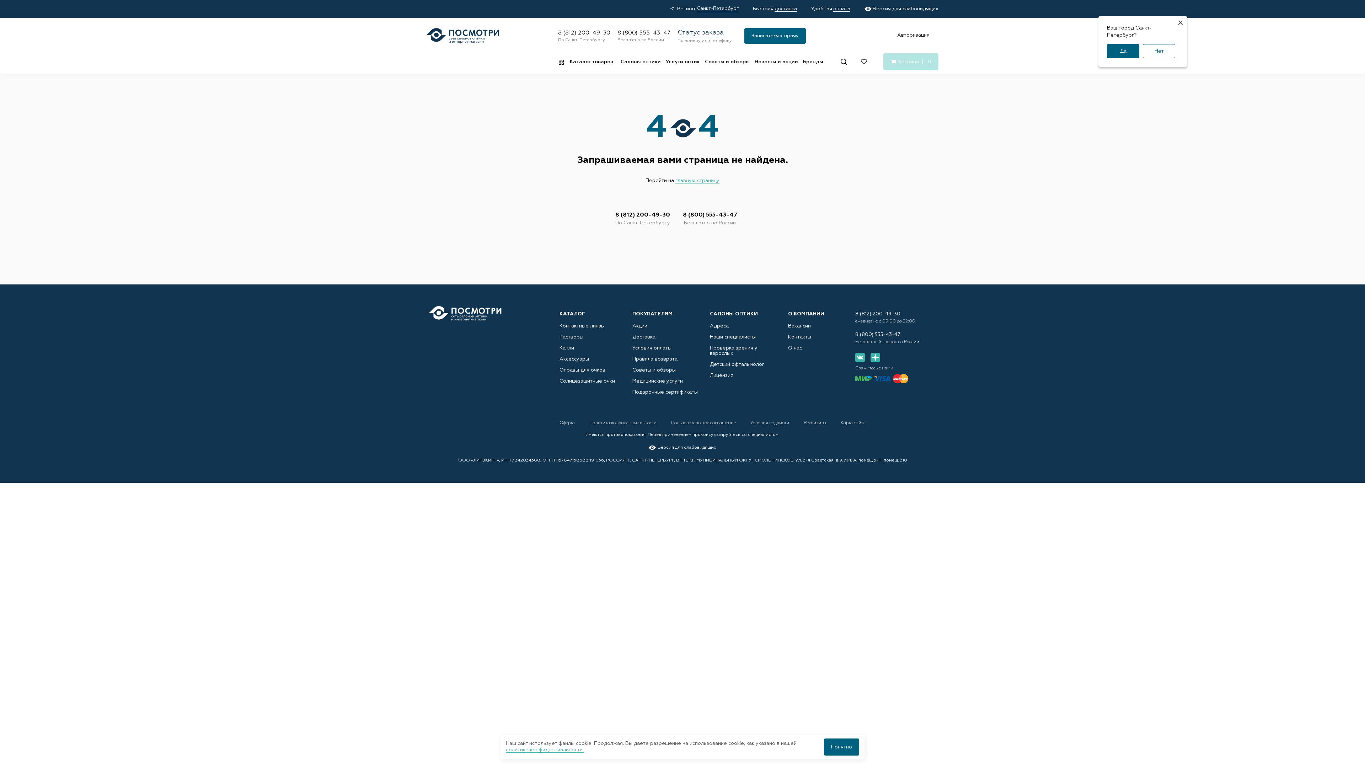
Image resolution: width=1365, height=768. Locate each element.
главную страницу (697, 180)
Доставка (643, 337)
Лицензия (721, 375)
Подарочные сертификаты (665, 392)
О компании (806, 313)
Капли (567, 348)
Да (1123, 51)
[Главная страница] (463, 35)
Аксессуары (574, 359)
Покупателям (652, 313)
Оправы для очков (582, 370)
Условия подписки (770, 423)
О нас (795, 348)
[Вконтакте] (860, 357)
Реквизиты (815, 423)
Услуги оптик (683, 61)
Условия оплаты (651, 348)
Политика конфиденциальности (623, 423)
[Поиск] (844, 62)
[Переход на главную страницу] (465, 313)
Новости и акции (776, 61)
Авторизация (913, 35)
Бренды (813, 61)
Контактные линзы (582, 326)
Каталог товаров (591, 61)
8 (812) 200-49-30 (584, 33)
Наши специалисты (733, 337)
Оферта (568, 423)
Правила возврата (655, 359)
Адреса (719, 326)
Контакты (799, 337)
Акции (639, 326)
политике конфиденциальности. (545, 749)
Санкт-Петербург (718, 8)
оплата (841, 8)
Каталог (572, 313)
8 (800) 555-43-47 (643, 33)
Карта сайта (853, 423)
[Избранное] (864, 61)
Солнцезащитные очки (587, 381)
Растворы (571, 337)
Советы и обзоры (727, 61)
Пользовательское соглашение (704, 423)
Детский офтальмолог (737, 364)
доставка (786, 8)
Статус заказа (701, 33)
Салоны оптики (641, 61)
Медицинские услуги (657, 381)
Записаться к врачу (775, 35)
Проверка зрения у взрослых (734, 351)
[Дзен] (875, 357)
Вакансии (799, 326)
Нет (1159, 51)
